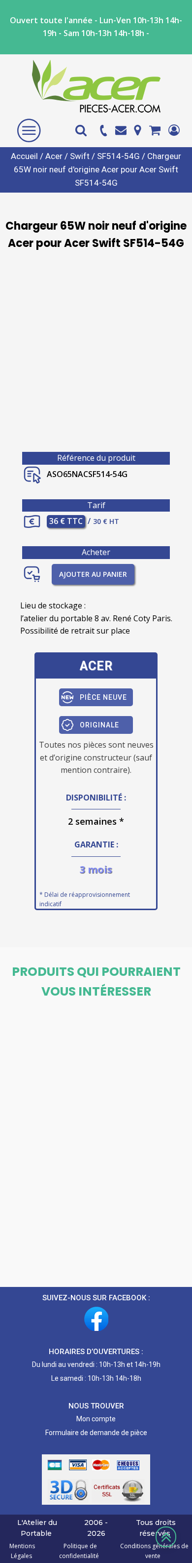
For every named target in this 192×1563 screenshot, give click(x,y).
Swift (80, 156)
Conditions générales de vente (153, 1551)
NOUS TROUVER (96, 1406)
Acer (54, 156)
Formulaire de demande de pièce (96, 1433)
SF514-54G (118, 156)
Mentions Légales (22, 1551)
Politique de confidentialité (79, 1551)
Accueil (24, 156)
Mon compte (96, 1419)
